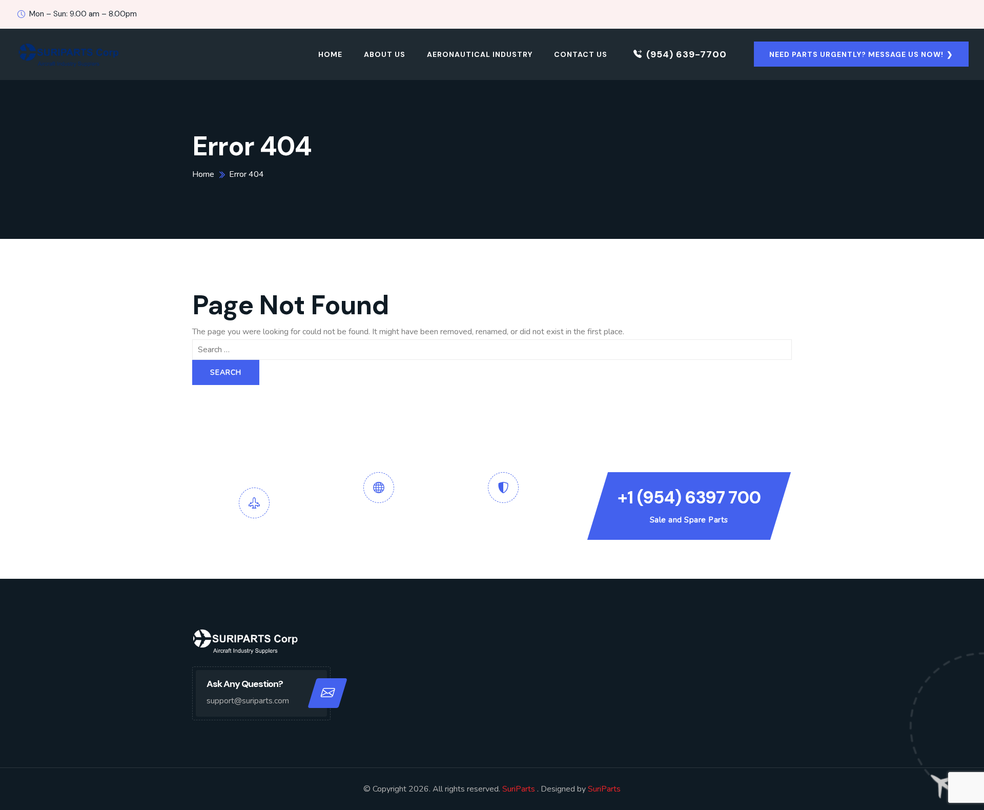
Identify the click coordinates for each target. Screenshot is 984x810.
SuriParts (519, 789)
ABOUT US (384, 54)
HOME (330, 54)
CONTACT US (580, 54)
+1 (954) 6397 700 (689, 497)
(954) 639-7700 (686, 54)
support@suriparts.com (248, 700)
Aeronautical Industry (479, 54)
